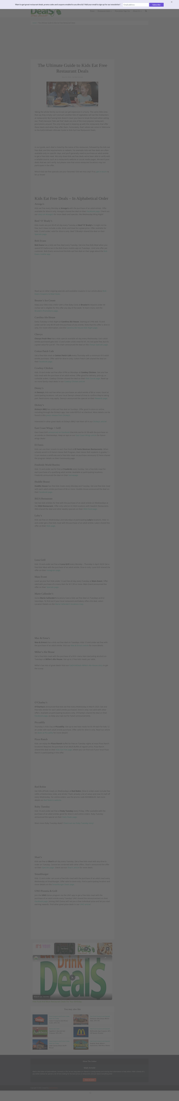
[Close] (174, 2)
